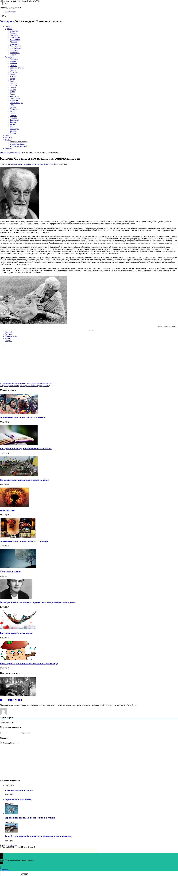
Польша (13, 107)
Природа (13, 33)
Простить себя (7, 510)
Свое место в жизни (10, 571)
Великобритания (16, 68)
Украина (13, 118)
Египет (13, 76)
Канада (13, 90)
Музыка (8, 140)
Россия (12, 111)
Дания (12, 74)
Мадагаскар (14, 96)
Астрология (14, 53)
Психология (15, 37)
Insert (25, 875)
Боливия (13, 63)
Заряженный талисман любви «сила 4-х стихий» (30, 817)
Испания (13, 85)
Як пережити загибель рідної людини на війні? (24, 480)
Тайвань (13, 116)
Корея (12, 94)
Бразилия (13, 66)
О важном (14, 50)
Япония (13, 133)
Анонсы (8, 148)
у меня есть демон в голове (19, 790)
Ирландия (14, 83)
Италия (13, 87)
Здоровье (13, 42)
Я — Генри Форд (11, 699)
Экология (14, 31)
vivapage (13, 845)
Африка (13, 61)
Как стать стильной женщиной (16, 633)
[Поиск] (1, 16)
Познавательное (16, 48)
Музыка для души (17, 144)
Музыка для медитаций (19, 146)
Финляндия (14, 120)
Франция (13, 122)
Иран (12, 81)
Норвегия (14, 100)
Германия (14, 72)
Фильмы (8, 137)
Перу (12, 105)
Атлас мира (9, 57)
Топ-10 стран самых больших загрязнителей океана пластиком (38, 836)
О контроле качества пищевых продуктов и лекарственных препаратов (38, 602)
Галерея (13, 55)
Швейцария (14, 129)
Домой (3, 152)
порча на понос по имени (18, 799)
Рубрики (8, 29)
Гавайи (13, 70)
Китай (12, 92)
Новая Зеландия (16, 103)
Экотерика (7, 21)
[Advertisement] (89, 365)
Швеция (13, 131)
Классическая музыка (18, 142)
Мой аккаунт (10, 12)
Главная (8, 26)
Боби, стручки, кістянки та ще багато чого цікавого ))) (29, 663)
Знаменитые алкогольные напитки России (22, 417)
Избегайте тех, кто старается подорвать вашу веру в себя (26, 383)
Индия (12, 79)
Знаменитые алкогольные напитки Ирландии (24, 541)
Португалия (14, 109)
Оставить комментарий (43, 164)
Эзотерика (14, 35)
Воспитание (15, 40)
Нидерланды (15, 98)
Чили (12, 127)
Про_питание (15, 46)
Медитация (14, 44)
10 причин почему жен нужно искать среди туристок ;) (25, 386)
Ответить (5, 870)
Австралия (14, 59)
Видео (7, 135)
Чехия (12, 124)
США (12, 113)
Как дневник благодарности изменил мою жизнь (26, 448)
